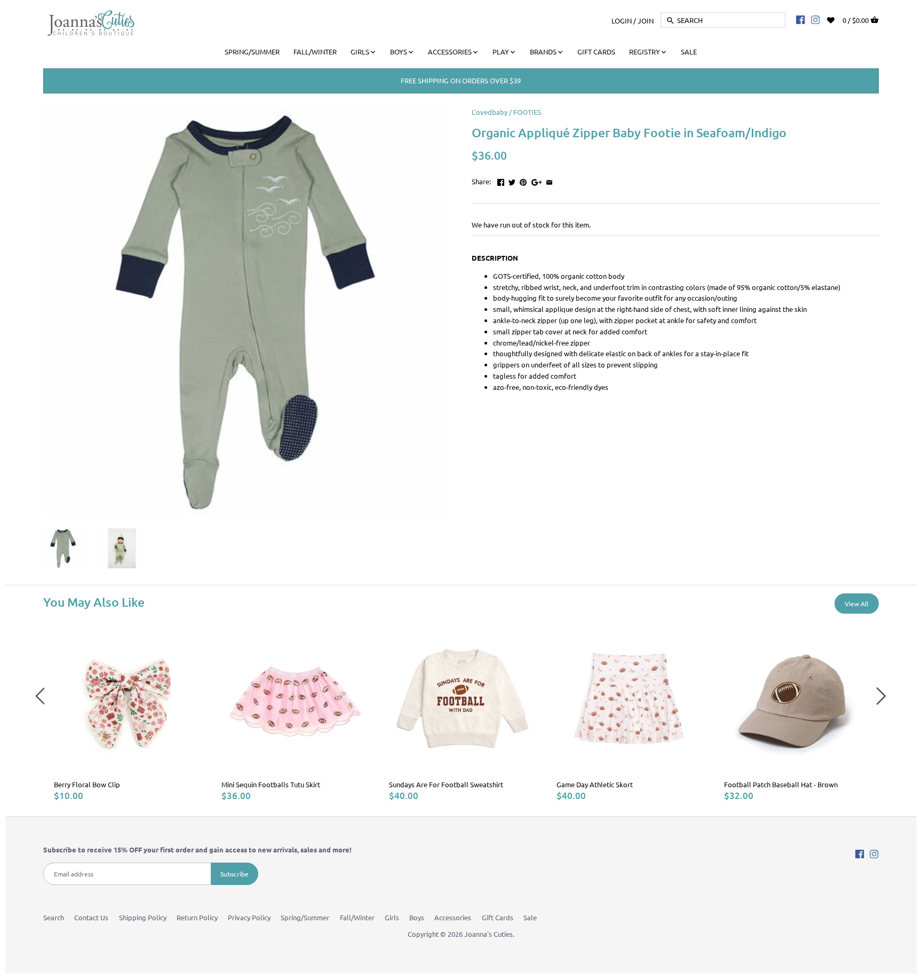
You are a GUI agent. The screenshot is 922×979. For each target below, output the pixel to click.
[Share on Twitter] (511, 180)
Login (621, 20)
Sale (530, 917)
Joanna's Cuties (488, 933)
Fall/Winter (357, 917)
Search (53, 917)
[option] (127, 713)
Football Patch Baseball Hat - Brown (781, 784)
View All (856, 603)
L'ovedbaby (489, 111)
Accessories (452, 917)
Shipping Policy (142, 917)
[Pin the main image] (523, 180)
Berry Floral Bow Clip (87, 784)
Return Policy (197, 917)
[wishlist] (837, 19)
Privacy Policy (249, 917)
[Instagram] (815, 19)
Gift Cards (497, 917)
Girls (392, 917)
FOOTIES (527, 111)
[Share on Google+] (536, 180)
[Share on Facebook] (500, 180)
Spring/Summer (305, 917)
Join (646, 20)
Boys (416, 917)
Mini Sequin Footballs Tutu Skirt (270, 784)
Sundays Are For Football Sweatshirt (446, 784)
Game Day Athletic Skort (595, 784)
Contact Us (91, 917)
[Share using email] (549, 180)
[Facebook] (800, 19)
